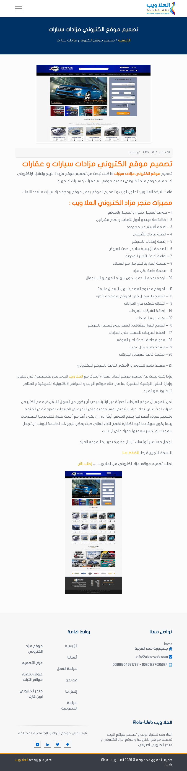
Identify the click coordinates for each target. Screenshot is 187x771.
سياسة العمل (67, 669)
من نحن (71, 680)
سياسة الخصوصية (69, 705)
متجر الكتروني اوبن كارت (31, 693)
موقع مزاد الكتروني (34, 648)
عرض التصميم (32, 663)
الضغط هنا (130, 453)
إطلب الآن (85, 464)
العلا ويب (76, 376)
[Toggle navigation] (18, 8)
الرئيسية (124, 40)
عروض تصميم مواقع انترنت (32, 677)
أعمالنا (72, 657)
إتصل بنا (71, 691)
